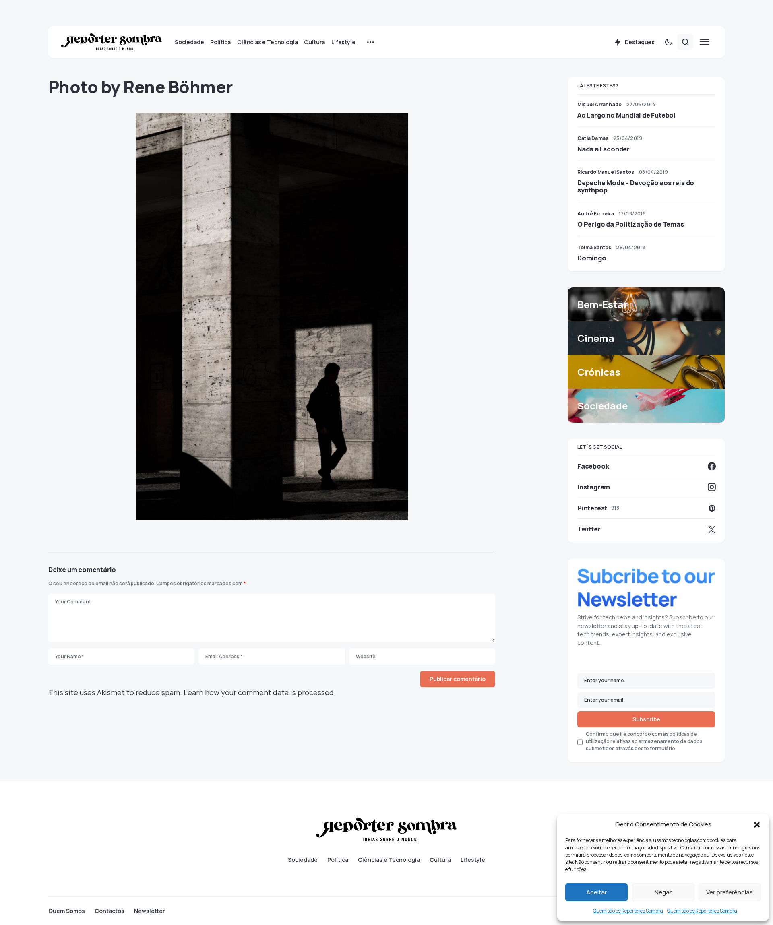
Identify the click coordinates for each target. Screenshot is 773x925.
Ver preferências (729, 892)
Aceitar (596, 892)
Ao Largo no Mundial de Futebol (626, 115)
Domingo (591, 258)
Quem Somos (66, 911)
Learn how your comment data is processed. (260, 692)
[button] (757, 824)
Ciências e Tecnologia (389, 860)
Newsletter (149, 911)
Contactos (109, 911)
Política (337, 860)
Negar (663, 892)
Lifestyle (473, 860)
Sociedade (303, 860)
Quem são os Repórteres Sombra (628, 910)
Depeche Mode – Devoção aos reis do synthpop (635, 186)
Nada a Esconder (603, 149)
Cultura (440, 860)
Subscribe (646, 719)
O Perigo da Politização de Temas (630, 224)
